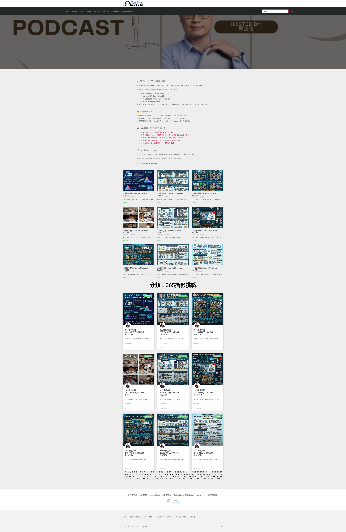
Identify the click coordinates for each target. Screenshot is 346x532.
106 (129, 478)
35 (221, 472)
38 (130, 474)
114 (157, 478)
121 (180, 478)
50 (165, 474)
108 (137, 478)
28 (201, 472)
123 (187, 478)
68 (215, 474)
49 (162, 474)
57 (184, 474)
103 (218, 476)
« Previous (127, 472)
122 (183, 478)
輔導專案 (116, 11)
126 (197, 478)
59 (190, 474)
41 (139, 474)
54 (176, 474)
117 (167, 478)
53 (173, 474)
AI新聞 (89, 11)
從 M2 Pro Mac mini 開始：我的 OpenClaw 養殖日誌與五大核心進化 (166, 135)
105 (126, 478)
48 (159, 474)
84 (161, 476)
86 (167, 476)
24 (189, 472)
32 (212, 472)
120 (177, 478)
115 (160, 478)
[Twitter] (222, 526)
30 (207, 472)
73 (130, 476)
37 (128, 474)
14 (162, 472)
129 (208, 478)
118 (170, 478)
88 (173, 476)
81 (153, 476)
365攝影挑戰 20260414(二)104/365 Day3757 (203, 332)
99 (204, 476)
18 (172, 472)
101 (211, 476)
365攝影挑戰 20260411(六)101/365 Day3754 (203, 392)
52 (170, 474)
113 (153, 478)
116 (163, 478)
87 (170, 476)
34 (218, 472)
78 (144, 476)
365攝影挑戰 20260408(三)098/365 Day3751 (203, 453)
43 (145, 474)
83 (158, 476)
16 (167, 472)
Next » (219, 478)
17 (170, 472)
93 (187, 476)
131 (215, 478)
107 (133, 478)
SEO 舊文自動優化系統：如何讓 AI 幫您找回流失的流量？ (162, 140)
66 (209, 474)
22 (184, 472)
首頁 (67, 11)
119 (173, 478)
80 (150, 476)
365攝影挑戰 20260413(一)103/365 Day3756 (134, 392)
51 (167, 474)
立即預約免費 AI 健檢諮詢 (148, 163)
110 (144, 478)
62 (198, 474)
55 (178, 474)
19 (175, 472)
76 (138, 476)
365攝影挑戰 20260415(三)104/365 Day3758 (169, 332)
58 (187, 474)
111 (147, 478)
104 (221, 476)
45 (150, 474)
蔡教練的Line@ (194, 517)
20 (178, 472)
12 (156, 472)
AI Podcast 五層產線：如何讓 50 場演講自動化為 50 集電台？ (164, 138)
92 (184, 476)
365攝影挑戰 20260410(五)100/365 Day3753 (134, 453)
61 (195, 474)
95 (193, 476)
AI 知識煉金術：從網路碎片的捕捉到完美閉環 (158, 143)
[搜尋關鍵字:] (275, 11)
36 (125, 474)
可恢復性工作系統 (77, 11)
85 (164, 476)
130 (211, 478)
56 (181, 474)
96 (195, 476)
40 (136, 474)
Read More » (128, 343)
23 (186, 472)
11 (154, 472)
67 (212, 474)
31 (209, 472)
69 (218, 474)
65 (207, 474)
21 (181, 472)
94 (190, 476)
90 (178, 476)
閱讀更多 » (125, 203)
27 (198, 472)
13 (159, 472)
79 (147, 476)
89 (176, 476)
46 (153, 474)
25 (192, 472)
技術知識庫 (106, 11)
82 (155, 476)
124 (190, 478)
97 (198, 476)
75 (135, 476)
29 (204, 472)
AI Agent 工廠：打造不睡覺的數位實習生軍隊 (158, 132)
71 (124, 476)
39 (133, 474)
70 (221, 474)
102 (214, 476)
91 (181, 476)
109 (140, 478)
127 (201, 478)
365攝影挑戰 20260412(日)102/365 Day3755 (169, 392)
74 (133, 476)
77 (141, 476)
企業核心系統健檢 (127, 11)
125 (194, 478)
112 (150, 478)
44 (148, 474)
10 (151, 472)
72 (127, 476)
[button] (2, 42)
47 (156, 474)
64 (204, 474)
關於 (95, 11)
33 (215, 472)
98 (201, 476)
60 (192, 474)
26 (195, 472)
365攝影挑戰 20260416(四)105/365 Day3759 (134, 332)
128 (204, 478)
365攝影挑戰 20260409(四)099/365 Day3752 (169, 453)
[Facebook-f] (218, 526)
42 (142, 474)
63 (201, 474)
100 (207, 476)
